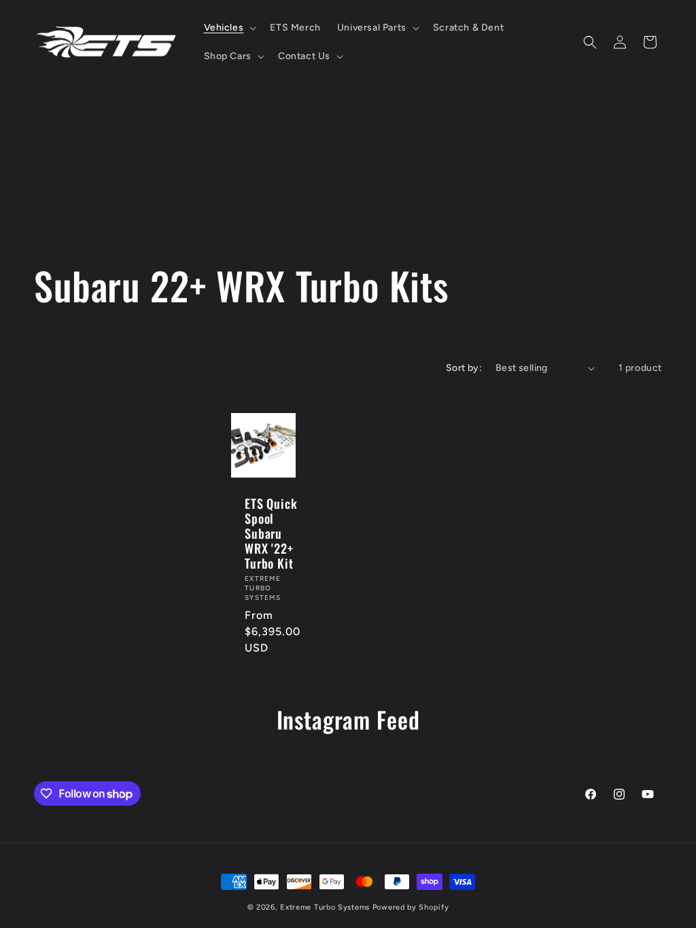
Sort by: (464, 368)
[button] (229, 28)
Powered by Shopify (410, 907)
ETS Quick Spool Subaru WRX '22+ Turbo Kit (271, 533)
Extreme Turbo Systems (325, 907)
